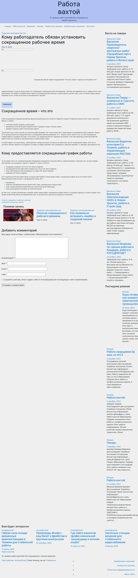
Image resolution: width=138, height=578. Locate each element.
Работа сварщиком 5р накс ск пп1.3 (121, 353)
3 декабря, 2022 (114, 401)
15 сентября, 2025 (44, 543)
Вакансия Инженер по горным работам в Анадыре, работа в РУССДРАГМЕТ (120, 248)
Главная (7, 26)
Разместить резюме (53, 26)
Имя (4, 263)
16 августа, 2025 (78, 546)
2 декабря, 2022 (114, 64)
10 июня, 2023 (128, 308)
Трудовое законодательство (14, 33)
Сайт (4, 274)
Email (4, 269)
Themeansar (51, 560)
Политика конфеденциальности (121, 570)
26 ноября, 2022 (114, 210)
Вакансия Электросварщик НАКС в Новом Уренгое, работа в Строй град (118, 200)
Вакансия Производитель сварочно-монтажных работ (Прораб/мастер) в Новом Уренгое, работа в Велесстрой (120, 51)
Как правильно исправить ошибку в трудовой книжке (83, 216)
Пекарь (111, 442)
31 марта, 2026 (8, 549)
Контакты (91, 26)
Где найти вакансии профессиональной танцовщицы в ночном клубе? (85, 537)
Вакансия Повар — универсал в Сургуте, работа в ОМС (121, 100)
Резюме (40, 26)
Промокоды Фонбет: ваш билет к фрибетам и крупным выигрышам (51, 536)
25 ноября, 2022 (114, 257)
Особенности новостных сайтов (13, 202)
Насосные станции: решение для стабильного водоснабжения (117, 537)
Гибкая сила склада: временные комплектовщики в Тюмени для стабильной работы (17, 539)
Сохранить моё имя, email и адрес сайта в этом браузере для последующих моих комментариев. (46, 280)
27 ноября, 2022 (114, 108)
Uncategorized (8, 530)
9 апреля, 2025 (111, 546)
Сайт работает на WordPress (14, 560)
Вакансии (31, 26)
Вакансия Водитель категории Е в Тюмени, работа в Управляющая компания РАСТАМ (119, 147)
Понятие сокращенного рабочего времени (16, 200)
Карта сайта (129, 574)
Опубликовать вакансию (74, 26)
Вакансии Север (114, 39)
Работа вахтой (69, 7)
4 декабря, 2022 (114, 359)
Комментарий (8, 258)
